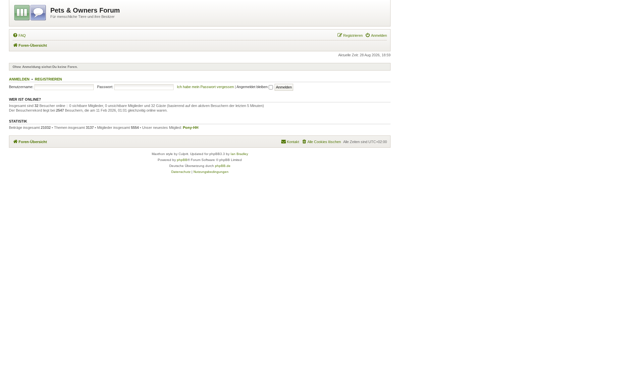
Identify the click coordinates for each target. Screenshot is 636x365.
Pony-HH (190, 128)
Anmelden (19, 79)
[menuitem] (19, 35)
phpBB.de (223, 166)
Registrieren (48, 79)
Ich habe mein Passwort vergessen (205, 87)
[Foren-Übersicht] (30, 12)
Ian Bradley (239, 154)
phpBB (182, 160)
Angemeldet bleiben (253, 87)
